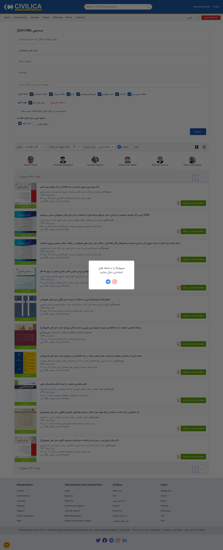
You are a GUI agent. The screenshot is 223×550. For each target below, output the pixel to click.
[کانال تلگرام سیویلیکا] (108, 281)
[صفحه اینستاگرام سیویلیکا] (114, 281)
